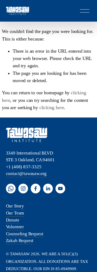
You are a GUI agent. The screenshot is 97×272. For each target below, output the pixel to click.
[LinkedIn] (48, 188)
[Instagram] (23, 188)
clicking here (51, 107)
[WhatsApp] (11, 188)
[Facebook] (35, 188)
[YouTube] (60, 188)
